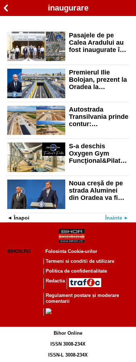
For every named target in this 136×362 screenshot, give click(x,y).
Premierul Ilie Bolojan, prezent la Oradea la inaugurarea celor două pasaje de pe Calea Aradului (98, 79)
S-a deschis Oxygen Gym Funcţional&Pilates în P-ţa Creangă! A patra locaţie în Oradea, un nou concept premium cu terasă (98, 153)
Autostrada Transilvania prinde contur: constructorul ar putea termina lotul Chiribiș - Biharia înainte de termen (98, 117)
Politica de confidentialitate (76, 271)
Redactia (55, 280)
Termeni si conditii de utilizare (80, 261)
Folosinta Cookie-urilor (71, 251)
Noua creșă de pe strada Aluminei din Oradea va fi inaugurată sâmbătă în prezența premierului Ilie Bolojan (96, 190)
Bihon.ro (18, 251)
